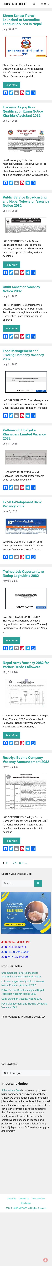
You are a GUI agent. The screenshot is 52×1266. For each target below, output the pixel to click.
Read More (12, 85)
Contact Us (24, 1198)
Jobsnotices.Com (11, 1090)
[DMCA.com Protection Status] (26, 1054)
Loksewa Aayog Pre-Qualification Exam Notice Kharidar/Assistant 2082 (23, 111)
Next (23, 863)
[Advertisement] (26, 1164)
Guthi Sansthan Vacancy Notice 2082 (21, 289)
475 (15, 863)
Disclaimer (26, 1203)
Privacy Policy (38, 1198)
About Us (11, 1198)
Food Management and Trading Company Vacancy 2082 (23, 355)
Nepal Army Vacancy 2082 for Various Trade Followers (26, 665)
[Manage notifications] (45, 1260)
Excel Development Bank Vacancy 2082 (22, 504)
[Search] (38, 883)
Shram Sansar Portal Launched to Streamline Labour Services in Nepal (22, 20)
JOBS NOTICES (14, 4)
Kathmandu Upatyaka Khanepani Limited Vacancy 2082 (24, 434)
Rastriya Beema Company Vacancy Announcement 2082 (26, 760)
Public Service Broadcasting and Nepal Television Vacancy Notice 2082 (26, 201)
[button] (34, 4)
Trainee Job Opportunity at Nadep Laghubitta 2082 (23, 574)
